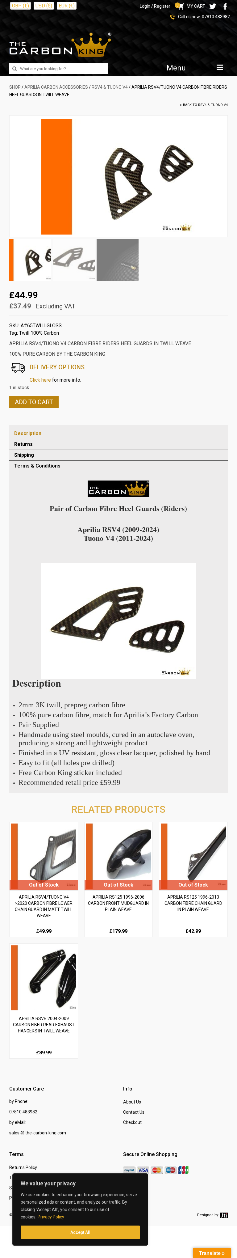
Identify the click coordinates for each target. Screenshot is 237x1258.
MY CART (191, 6)
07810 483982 (216, 16)
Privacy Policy (51, 1216)
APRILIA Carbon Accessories (56, 87)
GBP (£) (20, 6)
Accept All (80, 1232)
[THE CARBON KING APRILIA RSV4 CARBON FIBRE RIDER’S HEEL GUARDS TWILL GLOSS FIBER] (118, 176)
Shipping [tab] (24, 455)
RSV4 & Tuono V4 (110, 87)
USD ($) (43, 6)
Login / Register (155, 6)
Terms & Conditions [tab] (37, 466)
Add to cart (34, 402)
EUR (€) (67, 6)
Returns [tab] (23, 444)
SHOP (15, 87)
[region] (80, 1209)
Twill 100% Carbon (39, 333)
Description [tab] (27, 433)
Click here (40, 380)
